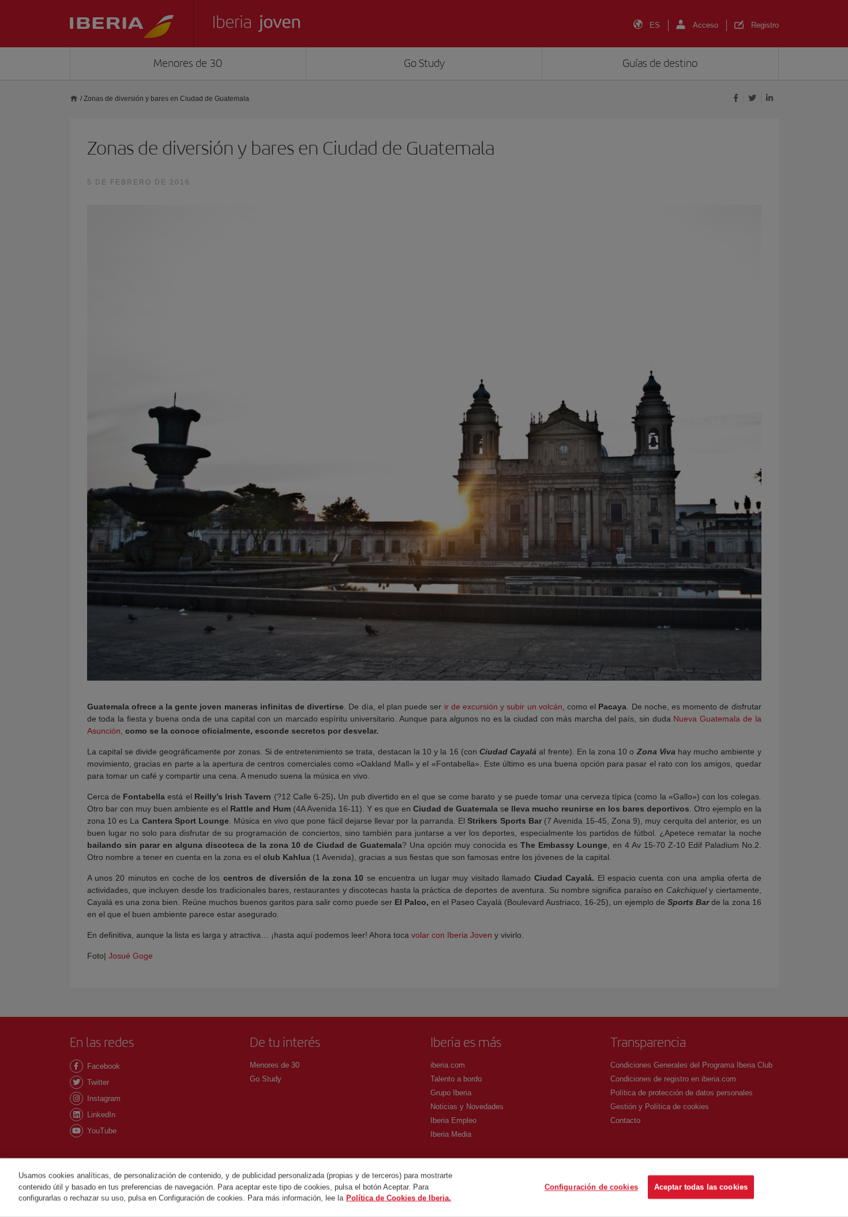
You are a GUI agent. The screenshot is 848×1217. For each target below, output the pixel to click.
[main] (424, 1187)
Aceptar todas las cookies (701, 1187)
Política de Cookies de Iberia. (398, 1197)
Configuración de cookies (591, 1187)
